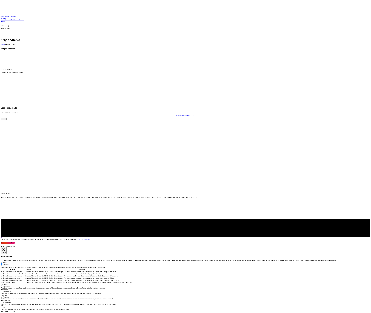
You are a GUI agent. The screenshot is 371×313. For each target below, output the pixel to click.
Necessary (6, 264)
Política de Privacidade (84, 239)
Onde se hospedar (8, 154)
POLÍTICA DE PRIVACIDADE (11, 159)
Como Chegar (6, 150)
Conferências (7, 131)
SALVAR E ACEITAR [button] (8, 311)
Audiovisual (5, 20)
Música (11, 20)
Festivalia (5, 141)
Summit (4, 127)
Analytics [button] (4, 295)
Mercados (5, 136)
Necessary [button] (4, 262)
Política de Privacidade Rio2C (185, 115)
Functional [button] (4, 284)
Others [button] (3, 306)
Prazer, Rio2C (5, 16)
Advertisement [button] (5, 300)
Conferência (13, 16)
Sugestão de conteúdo (11, 145)
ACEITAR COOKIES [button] (8, 243)
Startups (16, 20)
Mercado (3, 18)
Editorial (21, 20)
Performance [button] (5, 290)
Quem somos (6, 122)
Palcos (3, 21)
